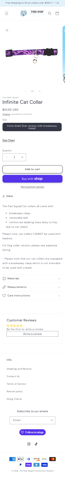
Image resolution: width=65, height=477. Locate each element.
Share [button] (9, 196)
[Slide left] (25, 91)
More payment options (32, 186)
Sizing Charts (14, 398)
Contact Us (13, 376)
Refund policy (15, 391)
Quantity (7, 150)
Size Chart (8, 140)
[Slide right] (40, 91)
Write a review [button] (32, 333)
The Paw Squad (27, 471)
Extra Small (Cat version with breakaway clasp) (32, 127)
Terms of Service (16, 383)
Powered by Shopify (44, 471)
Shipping (6, 114)
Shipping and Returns (19, 368)
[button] (6, 13)
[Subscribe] (51, 420)
